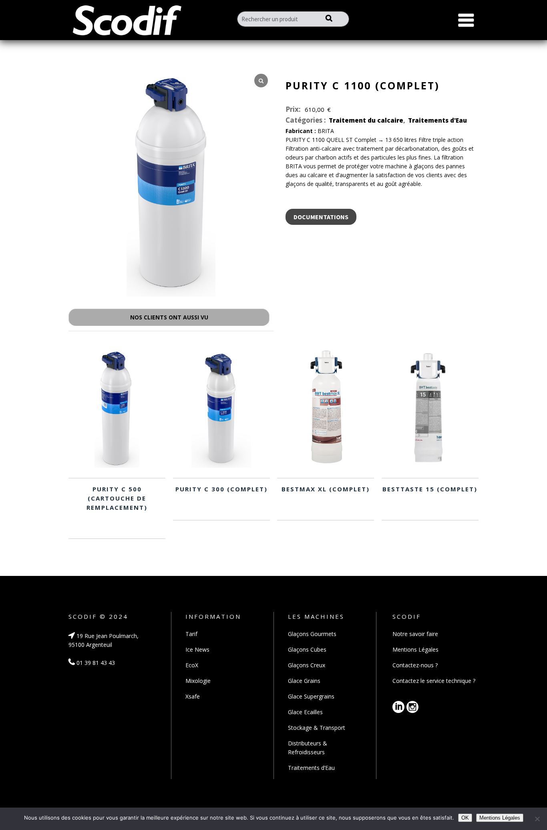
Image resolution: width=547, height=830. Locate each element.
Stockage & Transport (316, 727)
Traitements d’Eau (311, 767)
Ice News (197, 649)
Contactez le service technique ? (433, 681)
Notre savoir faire (415, 634)
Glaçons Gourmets (312, 634)
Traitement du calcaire (366, 120)
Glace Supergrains (311, 696)
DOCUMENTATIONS (321, 217)
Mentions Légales (415, 649)
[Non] (537, 819)
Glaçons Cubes (307, 649)
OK (465, 818)
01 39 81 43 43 (95, 662)
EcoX (191, 665)
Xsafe (192, 696)
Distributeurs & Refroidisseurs (307, 747)
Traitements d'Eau (437, 120)
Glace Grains (304, 681)
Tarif (191, 634)
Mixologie (198, 681)
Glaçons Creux (306, 665)
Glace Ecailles (305, 712)
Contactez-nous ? (415, 665)
